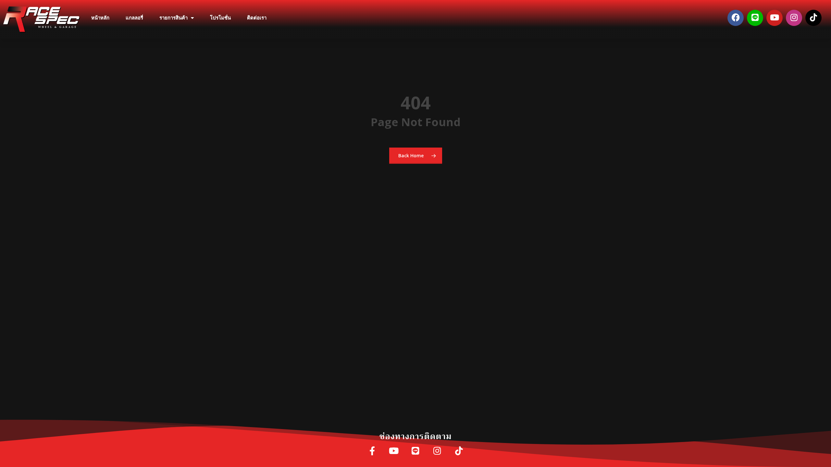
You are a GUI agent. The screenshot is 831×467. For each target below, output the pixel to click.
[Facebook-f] (372, 451)
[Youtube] (774, 18)
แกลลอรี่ (134, 18)
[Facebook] (735, 18)
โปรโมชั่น (220, 18)
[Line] (755, 18)
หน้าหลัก (100, 18)
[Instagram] (794, 18)
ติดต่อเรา (257, 18)
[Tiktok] (813, 18)
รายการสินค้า (173, 18)
